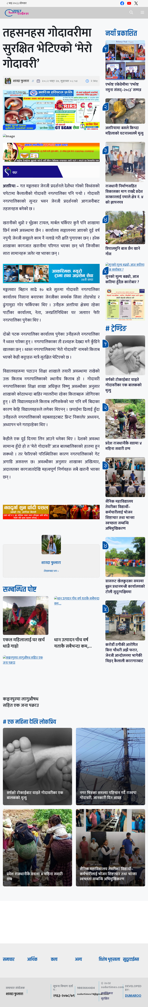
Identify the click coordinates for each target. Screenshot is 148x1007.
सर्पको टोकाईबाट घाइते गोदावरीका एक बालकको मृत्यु (123, 385)
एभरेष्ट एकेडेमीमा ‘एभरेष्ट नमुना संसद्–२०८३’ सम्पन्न (123, 87)
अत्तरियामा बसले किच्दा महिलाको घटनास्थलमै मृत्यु (124, 131)
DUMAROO (133, 996)
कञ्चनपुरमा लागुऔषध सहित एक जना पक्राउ (21, 702)
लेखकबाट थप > (51, 571)
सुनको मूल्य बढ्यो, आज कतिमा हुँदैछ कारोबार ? (122, 279)
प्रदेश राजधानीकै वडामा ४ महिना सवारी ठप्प (123, 446)
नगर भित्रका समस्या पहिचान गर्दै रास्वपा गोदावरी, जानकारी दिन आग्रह (108, 795)
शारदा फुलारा (21, 81)
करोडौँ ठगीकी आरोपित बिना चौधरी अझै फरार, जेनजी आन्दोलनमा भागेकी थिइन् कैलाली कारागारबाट (124, 652)
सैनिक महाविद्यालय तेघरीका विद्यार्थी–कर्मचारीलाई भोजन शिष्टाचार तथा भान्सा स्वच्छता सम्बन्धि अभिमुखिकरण (120, 515)
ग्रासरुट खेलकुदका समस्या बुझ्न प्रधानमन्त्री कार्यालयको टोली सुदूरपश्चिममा (125, 586)
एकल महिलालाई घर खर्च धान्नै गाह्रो (24, 643)
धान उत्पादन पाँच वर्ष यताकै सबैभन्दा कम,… (73, 643)
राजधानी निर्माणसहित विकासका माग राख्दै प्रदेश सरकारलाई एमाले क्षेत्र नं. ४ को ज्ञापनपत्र (124, 194)
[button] (131, 13)
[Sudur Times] (17, 13)
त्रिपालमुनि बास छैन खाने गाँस (122, 251)
